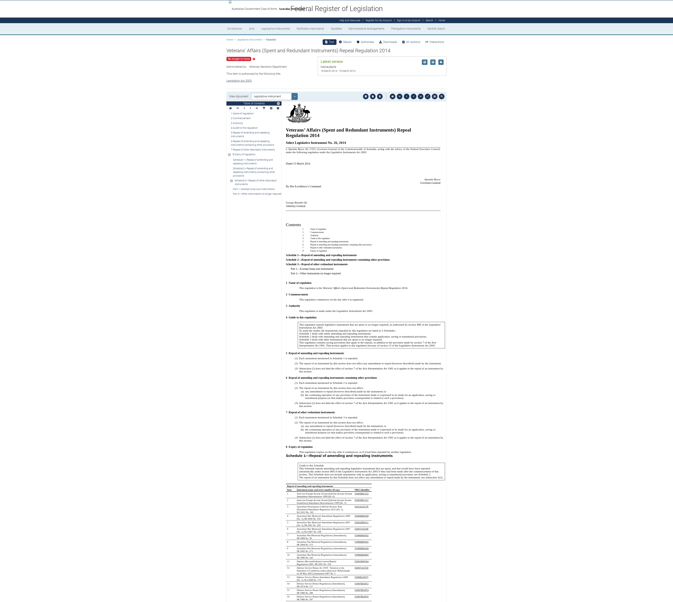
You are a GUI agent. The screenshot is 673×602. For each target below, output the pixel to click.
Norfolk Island (436, 28)
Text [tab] (331, 42)
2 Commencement (241, 118)
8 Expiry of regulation (244, 154)
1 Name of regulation (242, 113)
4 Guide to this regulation (244, 127)
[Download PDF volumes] (373, 96)
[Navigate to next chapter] (420, 96)
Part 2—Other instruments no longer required (257, 193)
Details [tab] (347, 42)
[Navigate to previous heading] (244, 108)
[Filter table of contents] (264, 108)
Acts (251, 28)
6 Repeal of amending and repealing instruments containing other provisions (252, 143)
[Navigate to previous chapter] (399, 96)
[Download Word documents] (380, 96)
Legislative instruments (275, 28)
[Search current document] (441, 96)
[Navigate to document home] (392, 96)
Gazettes (336, 28)
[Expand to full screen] (427, 96)
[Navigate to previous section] (406, 96)
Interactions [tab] (437, 42)
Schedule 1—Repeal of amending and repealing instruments (253, 161)
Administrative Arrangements (366, 28)
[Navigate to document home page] (230, 108)
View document (238, 96)
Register (379, 20)
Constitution (234, 28)
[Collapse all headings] (278, 108)
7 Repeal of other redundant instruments (253, 149)
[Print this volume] (434, 96)
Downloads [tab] (390, 42)
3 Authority (237, 123)
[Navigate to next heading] (250, 108)
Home (229, 39)
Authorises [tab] (367, 42)
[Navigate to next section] (413, 96)
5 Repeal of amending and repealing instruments (250, 134)
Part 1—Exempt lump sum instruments (254, 189)
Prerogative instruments (406, 28)
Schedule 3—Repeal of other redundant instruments (256, 182)
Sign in (408, 20)
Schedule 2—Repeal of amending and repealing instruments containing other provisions (254, 172)
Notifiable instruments (310, 28)
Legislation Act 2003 (239, 80)
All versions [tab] (413, 42)
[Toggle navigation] (278, 103)
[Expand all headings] (271, 108)
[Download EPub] (366, 96)
